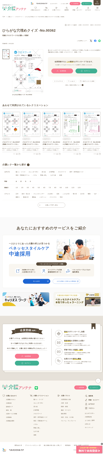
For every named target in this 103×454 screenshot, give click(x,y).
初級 (4, 35)
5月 (39, 187)
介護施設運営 (10, 421)
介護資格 (9, 417)
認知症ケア (9, 406)
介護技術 (9, 403)
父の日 (82, 193)
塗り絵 (44, 172)
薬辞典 (91, 396)
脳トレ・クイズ (20, 172)
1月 (17, 187)
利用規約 (68, 445)
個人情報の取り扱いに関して (53, 445)
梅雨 (89, 193)
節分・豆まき (26, 193)
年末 (61, 197)
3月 (28, 187)
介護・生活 (64, 403)
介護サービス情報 (11, 413)
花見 (58, 193)
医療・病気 (64, 406)
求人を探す (36, 281)
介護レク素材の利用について (73, 85)
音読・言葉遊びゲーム (23, 175)
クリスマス (53, 197)
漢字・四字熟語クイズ (76, 172)
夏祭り (18, 197)
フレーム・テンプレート (68, 420)
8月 (55, 187)
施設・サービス (66, 410)
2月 (22, 187)
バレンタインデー (38, 193)
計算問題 (52, 172)
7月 (50, 187)
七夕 (95, 193)
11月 (73, 187)
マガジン (92, 408)
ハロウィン (42, 197)
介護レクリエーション (41, 395)
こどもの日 (66, 193)
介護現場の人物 (66, 399)
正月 (17, 193)
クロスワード (11, 35)
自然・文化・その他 (67, 417)
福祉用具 (64, 413)
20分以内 (11, 43)
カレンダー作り (33, 172)
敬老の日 (26, 197)
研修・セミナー (94, 400)
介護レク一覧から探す (14, 164)
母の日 (75, 193)
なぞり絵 (53, 175)
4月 (33, 187)
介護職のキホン (11, 399)
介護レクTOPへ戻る (51, 205)
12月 (79, 187)
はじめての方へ (54, 3)
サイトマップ (89, 427)
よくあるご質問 (64, 3)
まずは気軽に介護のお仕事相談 (66, 281)
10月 (66, 187)
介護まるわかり (11, 396)
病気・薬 (9, 410)
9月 (61, 187)
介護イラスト (65, 395)
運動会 (34, 197)
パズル (35, 175)
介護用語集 (88, 417)
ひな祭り (50, 193)
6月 (44, 187)
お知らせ (87, 424)
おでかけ (92, 404)
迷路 (60, 175)
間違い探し (43, 175)
